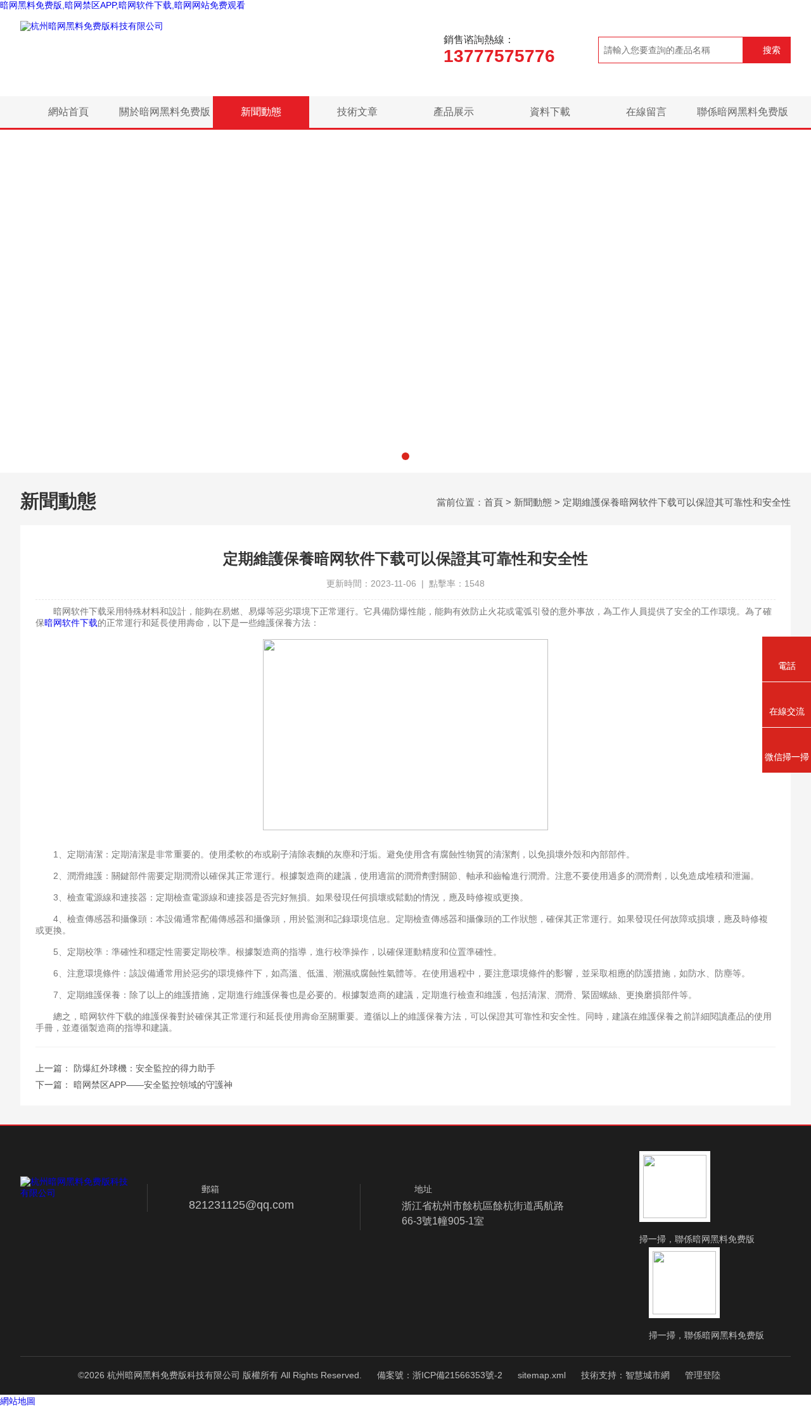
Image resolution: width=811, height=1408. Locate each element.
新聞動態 (261, 111)
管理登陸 (702, 1375)
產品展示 (453, 111)
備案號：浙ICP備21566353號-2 (439, 1375)
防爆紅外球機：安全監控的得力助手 (144, 1068)
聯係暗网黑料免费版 (742, 111)
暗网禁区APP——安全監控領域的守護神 (153, 1085)
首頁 (493, 502)
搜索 (772, 50)
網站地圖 (17, 1401)
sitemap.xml (542, 1375)
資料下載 (550, 111)
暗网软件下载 (71, 623)
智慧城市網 (647, 1375)
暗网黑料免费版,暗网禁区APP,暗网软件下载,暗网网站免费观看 (122, 5)
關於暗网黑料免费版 (164, 111)
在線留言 (646, 111)
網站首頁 (68, 111)
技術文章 (357, 111)
